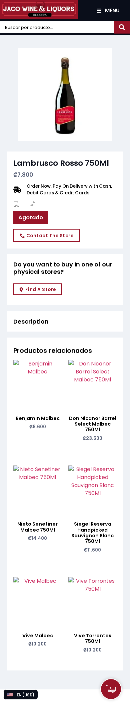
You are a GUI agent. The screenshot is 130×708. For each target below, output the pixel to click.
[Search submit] (122, 27)
